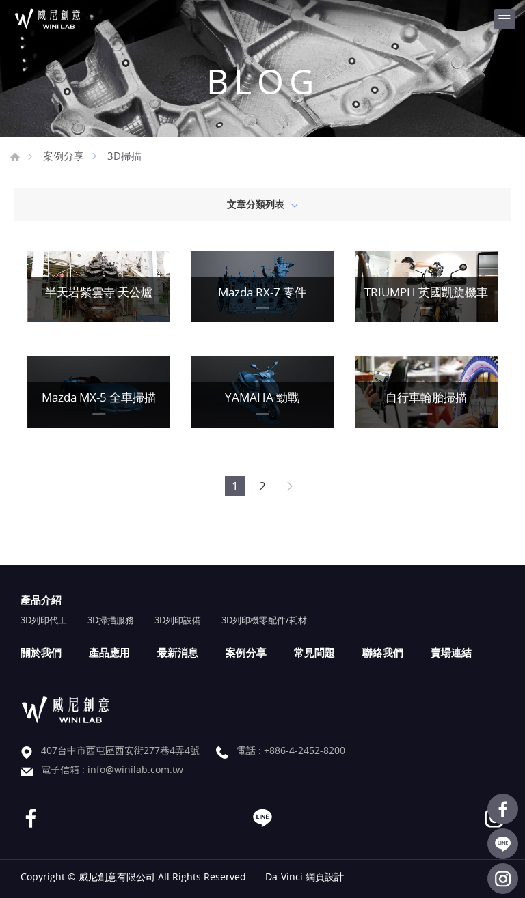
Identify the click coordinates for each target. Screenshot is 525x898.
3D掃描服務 (111, 620)
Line (502, 843)
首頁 (15, 157)
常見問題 (314, 652)
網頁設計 (325, 876)
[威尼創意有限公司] (65, 19)
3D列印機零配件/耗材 (264, 620)
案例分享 (63, 156)
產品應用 (109, 652)
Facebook (502, 809)
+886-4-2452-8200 (304, 750)
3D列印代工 (44, 620)
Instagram (502, 878)
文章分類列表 (255, 203)
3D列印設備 (177, 620)
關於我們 (41, 652)
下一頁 (290, 486)
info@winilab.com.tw (135, 769)
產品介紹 (41, 599)
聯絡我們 (382, 652)
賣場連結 (451, 652)
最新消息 (177, 652)
